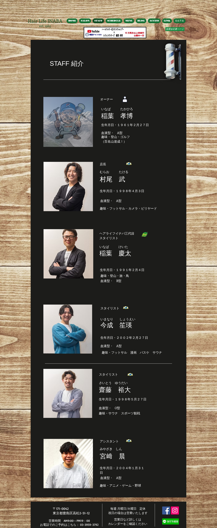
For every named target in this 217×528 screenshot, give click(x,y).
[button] (68, 122)
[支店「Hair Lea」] (145, 234)
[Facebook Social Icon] (166, 510)
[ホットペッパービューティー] (129, 164)
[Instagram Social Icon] (175, 510)
